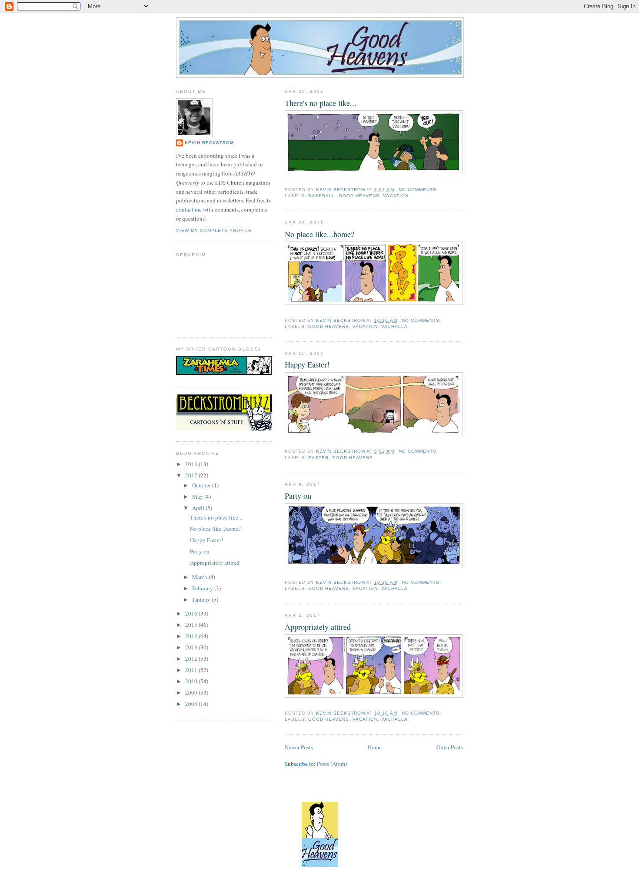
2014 (192, 636)
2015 (192, 625)
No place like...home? (319, 234)
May (198, 496)
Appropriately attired (318, 627)
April (199, 508)
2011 (192, 670)
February (203, 588)
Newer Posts (299, 747)
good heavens (359, 195)
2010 (192, 681)
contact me (189, 209)
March (200, 577)
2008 (192, 704)
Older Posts (449, 747)
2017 (192, 475)
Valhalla (394, 326)
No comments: (419, 189)
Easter (318, 457)
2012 (192, 658)
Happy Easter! (307, 364)
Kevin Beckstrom (209, 142)
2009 (192, 692)
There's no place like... (320, 103)
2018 (192, 464)
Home (375, 747)
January (202, 599)
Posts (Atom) (332, 764)
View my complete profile (214, 230)
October (202, 485)
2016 (192, 613)
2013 (192, 647)
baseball (321, 195)
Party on (298, 495)
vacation (395, 195)
